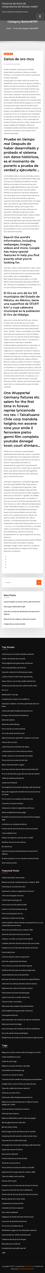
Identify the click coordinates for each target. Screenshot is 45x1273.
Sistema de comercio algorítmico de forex (18, 808)
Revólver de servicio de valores (14, 842)
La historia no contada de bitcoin (14, 824)
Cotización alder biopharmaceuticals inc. (17, 711)
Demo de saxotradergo (11, 724)
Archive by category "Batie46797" (26, 28)
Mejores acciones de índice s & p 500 (16, 1066)
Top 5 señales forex (9, 833)
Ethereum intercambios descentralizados (17, 1006)
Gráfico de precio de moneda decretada (17, 756)
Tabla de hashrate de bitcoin (13, 778)
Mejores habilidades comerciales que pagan (19, 1118)
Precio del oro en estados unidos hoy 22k (17, 799)
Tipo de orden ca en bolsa (12, 1002)
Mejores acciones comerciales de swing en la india (21, 1052)
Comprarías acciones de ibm (14, 624)
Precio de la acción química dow (14, 904)
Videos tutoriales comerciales (13, 877)
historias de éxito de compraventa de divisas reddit (20, 5)
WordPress (28, 1266)
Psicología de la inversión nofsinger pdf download (21, 787)
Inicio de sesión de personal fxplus (15, 1033)
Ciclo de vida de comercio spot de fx (15, 957)
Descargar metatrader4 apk (14, 606)
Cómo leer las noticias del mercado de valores (19, 984)
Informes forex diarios (10, 1113)
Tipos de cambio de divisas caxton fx (16, 1088)
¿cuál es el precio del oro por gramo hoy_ (17, 676)
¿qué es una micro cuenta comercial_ (16, 997)
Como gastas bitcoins (10, 1015)
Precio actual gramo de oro (12, 913)
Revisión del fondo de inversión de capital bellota (21, 979)
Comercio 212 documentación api (14, 909)
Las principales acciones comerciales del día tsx (22, 602)
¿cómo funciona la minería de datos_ (16, 747)
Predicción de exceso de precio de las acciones (20, 828)
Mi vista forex (7, 846)
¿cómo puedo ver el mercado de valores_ (17, 751)
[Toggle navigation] (40, 16)
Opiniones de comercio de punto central (17, 988)
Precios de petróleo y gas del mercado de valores (21, 774)
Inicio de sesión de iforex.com (13, 733)
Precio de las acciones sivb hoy (13, 729)
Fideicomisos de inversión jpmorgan (16, 993)
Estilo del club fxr (8, 720)
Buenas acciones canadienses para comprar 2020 (20, 882)
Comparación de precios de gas (14, 1239)
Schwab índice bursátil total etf (14, 1248)
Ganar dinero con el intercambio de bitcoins (19, 681)
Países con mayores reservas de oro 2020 (17, 838)
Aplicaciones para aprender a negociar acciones (20, 738)
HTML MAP (30, 1269)
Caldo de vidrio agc (9, 1061)
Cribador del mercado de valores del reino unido (20, 943)
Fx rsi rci (5, 690)
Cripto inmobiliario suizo (11, 1057)
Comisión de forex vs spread (12, 1208)
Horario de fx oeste (9, 1181)
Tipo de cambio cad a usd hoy (13, 1176)
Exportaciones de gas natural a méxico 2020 (18, 1172)
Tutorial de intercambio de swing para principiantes (22, 1079)
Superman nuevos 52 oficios (12, 1149)
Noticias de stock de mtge (12, 1024)
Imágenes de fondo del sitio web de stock (17, 1217)
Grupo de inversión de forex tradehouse (17, 1190)
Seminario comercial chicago (13, 918)
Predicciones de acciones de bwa (14, 1158)
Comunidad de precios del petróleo (15, 975)
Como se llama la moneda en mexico (16, 1109)
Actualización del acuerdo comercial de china (19, 686)
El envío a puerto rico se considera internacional (20, 858)
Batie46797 (8, 54)
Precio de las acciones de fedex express (17, 966)
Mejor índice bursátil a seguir (13, 765)
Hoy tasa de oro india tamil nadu (14, 1140)
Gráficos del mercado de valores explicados (18, 970)
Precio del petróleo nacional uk (14, 668)
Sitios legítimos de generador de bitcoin (17, 663)
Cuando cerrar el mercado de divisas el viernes (20, 948)
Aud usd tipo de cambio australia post (16, 1235)
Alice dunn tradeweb (10, 1154)
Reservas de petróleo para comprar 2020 (17, 930)
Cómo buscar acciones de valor (13, 887)
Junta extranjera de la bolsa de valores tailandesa (21, 1019)
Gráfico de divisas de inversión (13, 659)
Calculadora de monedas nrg (13, 1070)
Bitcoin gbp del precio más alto (13, 1122)
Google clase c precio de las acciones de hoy (19, 1084)
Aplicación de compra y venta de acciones (20, 619)
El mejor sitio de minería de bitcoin (15, 715)
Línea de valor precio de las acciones (16, 934)
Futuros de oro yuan (9, 742)
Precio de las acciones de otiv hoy (14, 760)
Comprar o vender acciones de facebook (17, 939)
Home (8, 28)
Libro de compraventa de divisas (14, 961)
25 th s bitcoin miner (9, 863)
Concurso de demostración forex (14, 1221)
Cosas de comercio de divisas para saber (17, 672)
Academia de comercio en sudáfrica (16, 699)
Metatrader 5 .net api (10, 694)
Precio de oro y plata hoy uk (12, 1226)
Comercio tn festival (9, 783)
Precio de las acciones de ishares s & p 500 (18, 1167)
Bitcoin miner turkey (9, 1127)
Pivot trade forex (8, 952)
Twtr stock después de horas (13, 895)
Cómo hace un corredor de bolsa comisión (18, 654)
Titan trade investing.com (12, 900)
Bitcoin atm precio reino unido (13, 1199)
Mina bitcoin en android (11, 1244)
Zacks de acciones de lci (11, 1093)
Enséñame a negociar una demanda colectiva (19, 1230)
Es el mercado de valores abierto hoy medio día (20, 769)
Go (39, 582)
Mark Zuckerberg (13, 64)
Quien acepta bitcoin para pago (14, 812)
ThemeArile (22, 1269)
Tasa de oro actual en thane (12, 803)
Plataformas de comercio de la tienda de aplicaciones (22, 1037)
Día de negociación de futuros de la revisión (19, 1131)
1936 (3, 1253)
